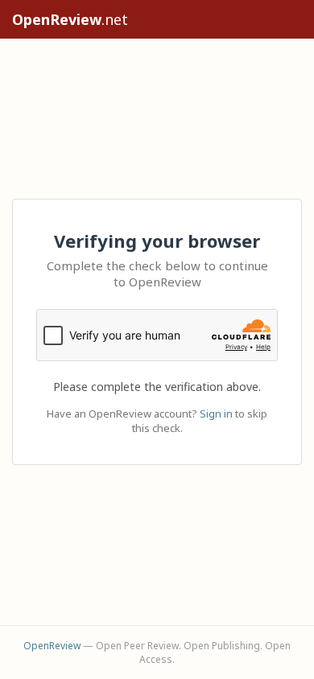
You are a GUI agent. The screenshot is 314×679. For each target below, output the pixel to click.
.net (70, 19)
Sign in (216, 413)
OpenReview (52, 645)
